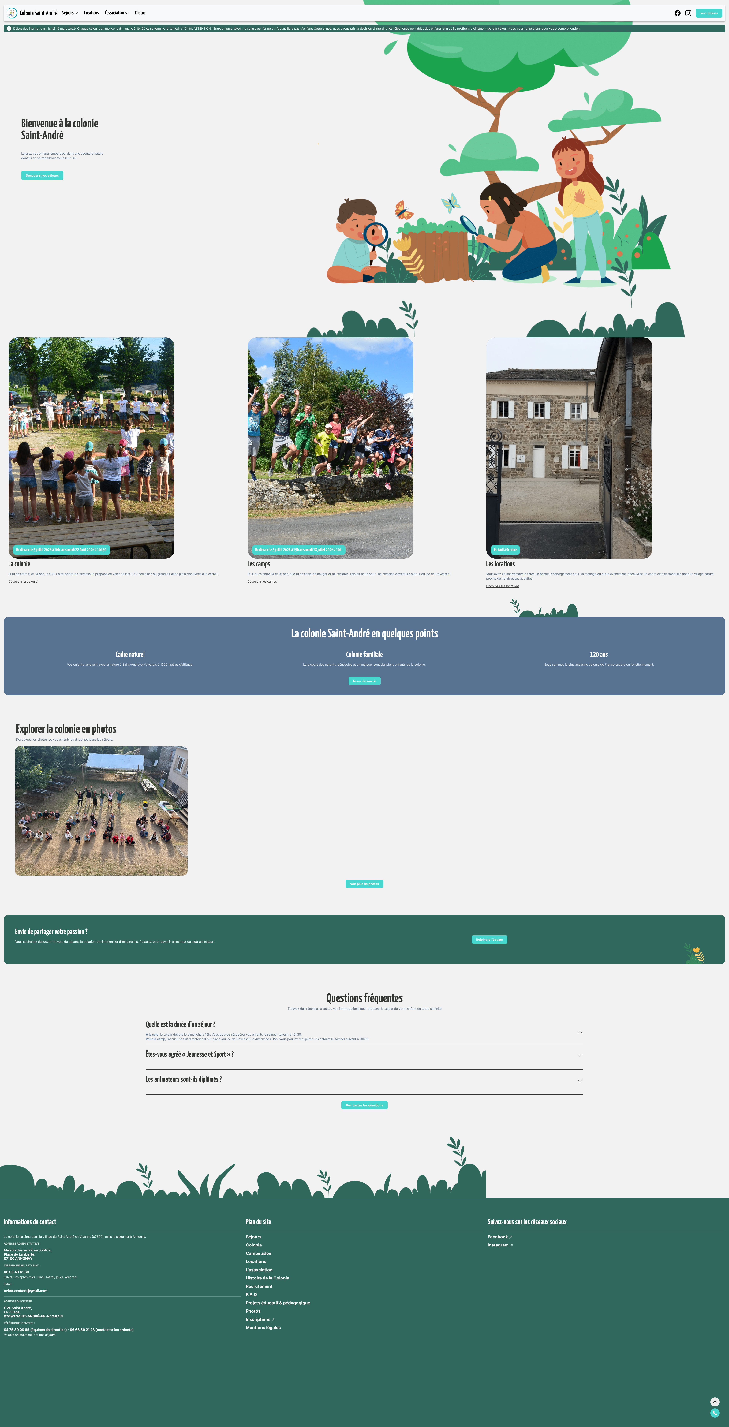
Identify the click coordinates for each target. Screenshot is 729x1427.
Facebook (498, 1236)
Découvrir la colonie (22, 581)
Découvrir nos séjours (42, 175)
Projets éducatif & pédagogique (278, 1302)
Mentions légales (263, 1327)
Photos (140, 13)
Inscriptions (709, 13)
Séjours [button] (68, 13)
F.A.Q (251, 1294)
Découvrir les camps (262, 581)
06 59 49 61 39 (16, 1272)
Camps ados (258, 1253)
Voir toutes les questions (364, 1105)
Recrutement (259, 1286)
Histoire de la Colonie (267, 1278)
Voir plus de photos (364, 884)
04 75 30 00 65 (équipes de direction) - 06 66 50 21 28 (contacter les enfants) (69, 1330)
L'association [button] (115, 13)
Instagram (498, 1244)
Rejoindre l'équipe (489, 939)
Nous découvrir (364, 681)
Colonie (254, 1244)
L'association (259, 1269)
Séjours (253, 1236)
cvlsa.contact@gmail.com (25, 1291)
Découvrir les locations (502, 586)
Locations (91, 13)
